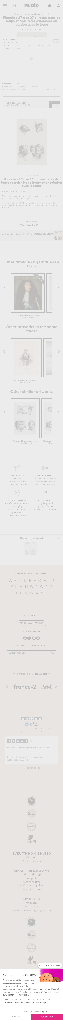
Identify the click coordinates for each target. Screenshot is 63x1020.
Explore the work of (28, 234)
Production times (31, 882)
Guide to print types (31, 875)
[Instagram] (29, 640)
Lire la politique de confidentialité (16, 1007)
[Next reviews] (60, 750)
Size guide (31, 878)
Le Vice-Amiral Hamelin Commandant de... (26, 382)
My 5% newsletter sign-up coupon (31, 910)
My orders (31, 903)
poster (21, 196)
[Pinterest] (33, 640)
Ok (52, 653)
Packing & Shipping (31, 886)
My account (31, 906)
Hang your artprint (31, 889)
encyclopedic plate (15, 199)
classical (37, 196)
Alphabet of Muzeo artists (31, 574)
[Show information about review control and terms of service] (49, 728)
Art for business (31, 861)
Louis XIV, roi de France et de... (28, 317)
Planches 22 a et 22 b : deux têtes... (25, 442)
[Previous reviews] (2, 750)
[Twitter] (38, 640)
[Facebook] (25, 640)
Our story (31, 857)
